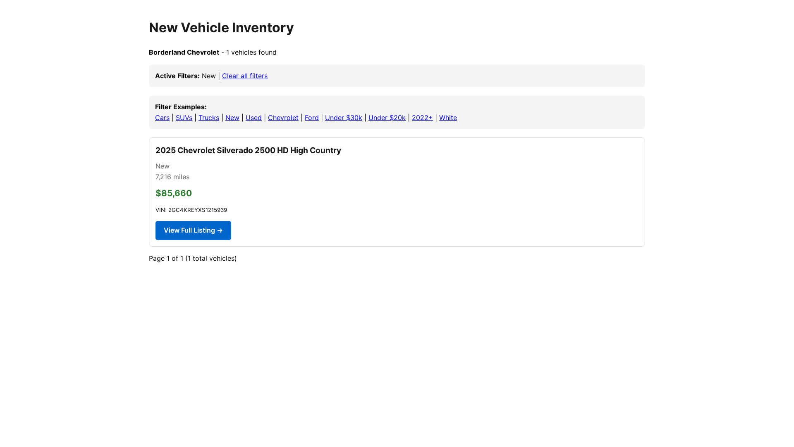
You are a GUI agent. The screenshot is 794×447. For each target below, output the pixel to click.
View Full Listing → (193, 230)
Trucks (208, 117)
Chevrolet (283, 117)
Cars (162, 117)
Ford (312, 117)
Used (254, 117)
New (232, 117)
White (448, 117)
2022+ (422, 117)
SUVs (184, 117)
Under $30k (343, 117)
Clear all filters (245, 76)
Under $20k (387, 117)
